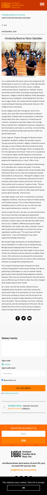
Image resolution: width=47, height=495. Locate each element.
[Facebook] (17, 318)
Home (4, 15)
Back (5, 25)
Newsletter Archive (18, 15)
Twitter (7, 364)
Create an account (11, 393)
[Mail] (29, 318)
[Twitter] (23, 318)
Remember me (10, 380)
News (8, 15)
